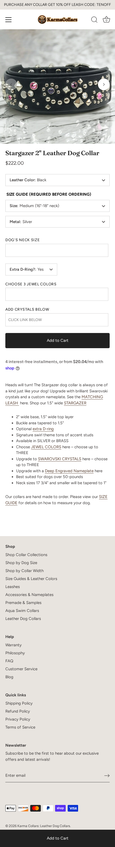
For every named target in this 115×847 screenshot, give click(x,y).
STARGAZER (75, 403)
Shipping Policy (19, 703)
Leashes (12, 586)
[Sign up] (107, 775)
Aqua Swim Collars (22, 610)
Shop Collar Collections (26, 554)
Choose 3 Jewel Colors (31, 284)
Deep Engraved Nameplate (69, 470)
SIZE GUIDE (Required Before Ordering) (48, 194)
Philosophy (15, 653)
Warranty (13, 645)
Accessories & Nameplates (29, 594)
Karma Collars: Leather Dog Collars (43, 826)
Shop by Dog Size (21, 562)
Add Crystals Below (27, 309)
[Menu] (8, 20)
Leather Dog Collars (23, 618)
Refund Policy (17, 711)
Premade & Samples (23, 602)
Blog (9, 677)
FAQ (9, 661)
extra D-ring (43, 428)
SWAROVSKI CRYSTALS (59, 459)
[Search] (94, 20)
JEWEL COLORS (46, 447)
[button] (11, 84)
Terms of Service (20, 727)
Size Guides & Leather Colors (31, 578)
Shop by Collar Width (24, 570)
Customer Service (21, 669)
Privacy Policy (17, 719)
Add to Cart (57, 838)
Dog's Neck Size (22, 240)
